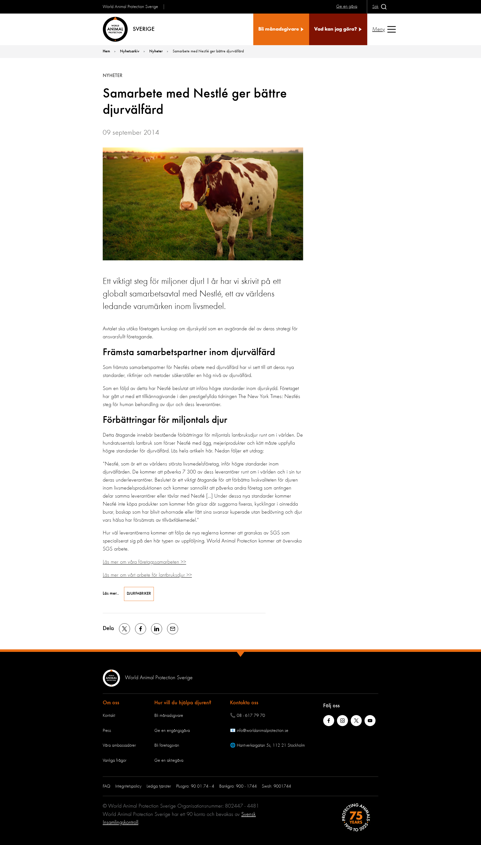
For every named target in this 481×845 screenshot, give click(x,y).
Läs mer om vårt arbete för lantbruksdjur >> (147, 575)
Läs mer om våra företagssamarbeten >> (144, 562)
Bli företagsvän (166, 745)
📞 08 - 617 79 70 (247, 715)
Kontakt (109, 715)
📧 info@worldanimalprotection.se (259, 730)
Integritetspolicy (128, 786)
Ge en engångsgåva (172, 730)
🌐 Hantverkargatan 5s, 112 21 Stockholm (267, 745)
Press (107, 730)
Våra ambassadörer (119, 745)
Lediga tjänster (159, 786)
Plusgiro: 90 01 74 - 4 (195, 786)
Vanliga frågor (115, 760)
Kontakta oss (244, 703)
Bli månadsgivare (168, 715)
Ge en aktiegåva (168, 760)
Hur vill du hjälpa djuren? (182, 703)
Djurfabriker (139, 594)
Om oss (111, 703)
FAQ (106, 786)
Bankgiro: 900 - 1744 (238, 786)
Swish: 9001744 (276, 786)
